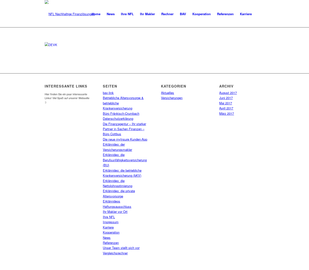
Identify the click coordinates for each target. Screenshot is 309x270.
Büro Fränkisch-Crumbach (121, 113)
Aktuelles (167, 92)
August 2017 (228, 92)
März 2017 (226, 113)
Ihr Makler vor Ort (115, 211)
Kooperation (111, 232)
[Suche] (259, 14)
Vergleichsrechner (115, 253)
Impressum (111, 222)
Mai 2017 (225, 103)
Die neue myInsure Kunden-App (125, 139)
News (107, 237)
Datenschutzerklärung (118, 118)
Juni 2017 (226, 97)
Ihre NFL (109, 217)
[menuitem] (96, 14)
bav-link (108, 92)
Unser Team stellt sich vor (121, 247)
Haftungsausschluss (117, 206)
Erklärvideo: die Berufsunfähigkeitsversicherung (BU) (125, 159)
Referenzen (111, 242)
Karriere (108, 227)
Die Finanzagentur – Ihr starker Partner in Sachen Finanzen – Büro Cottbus (124, 129)
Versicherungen (172, 97)
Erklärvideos (111, 201)
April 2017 (226, 108)
